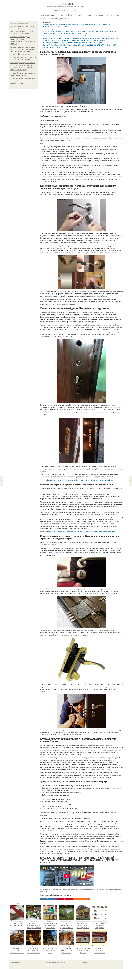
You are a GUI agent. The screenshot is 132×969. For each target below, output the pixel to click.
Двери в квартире (91, 889)
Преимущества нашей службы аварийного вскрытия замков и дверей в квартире (74, 43)
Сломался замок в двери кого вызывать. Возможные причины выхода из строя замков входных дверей (80, 38)
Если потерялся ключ (52, 29)
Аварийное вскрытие (101, 889)
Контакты (48, 962)
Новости (65, 10)
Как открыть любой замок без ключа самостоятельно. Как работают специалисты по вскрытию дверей (79, 31)
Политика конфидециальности (53, 965)
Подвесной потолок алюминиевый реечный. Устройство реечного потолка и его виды (22, 81)
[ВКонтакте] (48, 899)
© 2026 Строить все (15, 962)
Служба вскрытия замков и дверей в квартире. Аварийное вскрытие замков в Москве (74, 40)
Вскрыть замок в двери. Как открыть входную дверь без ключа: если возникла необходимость (76, 24)
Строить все (66, 3)
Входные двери (82, 889)
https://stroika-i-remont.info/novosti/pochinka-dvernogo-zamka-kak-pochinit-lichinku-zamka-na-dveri (81, 532)
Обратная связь (85, 962)
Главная (56, 10)
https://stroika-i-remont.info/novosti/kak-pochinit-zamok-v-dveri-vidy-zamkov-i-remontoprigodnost (80, 480)
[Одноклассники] (81, 899)
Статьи (73, 10)
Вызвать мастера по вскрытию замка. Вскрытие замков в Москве (66, 36)
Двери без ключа (44, 891)
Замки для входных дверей (113, 889)
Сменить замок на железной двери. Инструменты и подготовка (65, 33)
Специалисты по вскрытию (60, 889)
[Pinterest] (65, 899)
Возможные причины (73, 889)
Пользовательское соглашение (59, 962)
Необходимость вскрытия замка (56, 26)
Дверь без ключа (49, 889)
